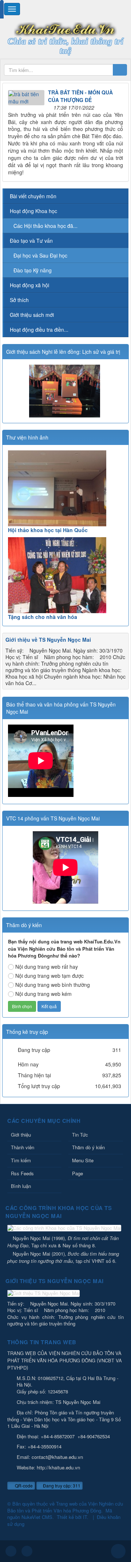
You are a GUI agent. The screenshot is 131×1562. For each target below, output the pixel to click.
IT (85, 1517)
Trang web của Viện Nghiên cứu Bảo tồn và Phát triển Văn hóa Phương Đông (65, 1507)
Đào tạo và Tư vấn (31, 240)
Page (77, 1173)
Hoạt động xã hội (29, 285)
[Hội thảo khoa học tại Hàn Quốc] (65, 488)
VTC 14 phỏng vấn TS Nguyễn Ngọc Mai (53, 818)
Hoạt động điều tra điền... (39, 329)
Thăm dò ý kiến (88, 1147)
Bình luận (21, 1186)
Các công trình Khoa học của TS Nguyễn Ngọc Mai (58, 1212)
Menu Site (83, 1160)
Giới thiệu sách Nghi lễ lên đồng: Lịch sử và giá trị (63, 351)
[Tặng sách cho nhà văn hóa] (65, 575)
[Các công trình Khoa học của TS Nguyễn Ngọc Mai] (65, 1228)
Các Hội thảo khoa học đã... (45, 225)
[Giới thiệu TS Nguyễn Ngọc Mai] (44, 1293)
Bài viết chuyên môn (33, 196)
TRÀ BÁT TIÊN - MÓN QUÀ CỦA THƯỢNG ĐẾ (80, 96)
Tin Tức (80, 1134)
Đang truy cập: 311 (61, 1485)
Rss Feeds (22, 1173)
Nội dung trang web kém (43, 993)
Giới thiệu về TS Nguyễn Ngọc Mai (48, 639)
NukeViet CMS (36, 1517)
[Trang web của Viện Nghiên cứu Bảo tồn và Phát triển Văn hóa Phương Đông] (65, 28)
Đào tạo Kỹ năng (32, 270)
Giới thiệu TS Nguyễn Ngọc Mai (54, 1281)
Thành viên (22, 1147)
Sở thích (19, 300)
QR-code (23, 1485)
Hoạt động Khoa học (33, 211)
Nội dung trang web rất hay (46, 966)
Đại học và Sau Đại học (40, 255)
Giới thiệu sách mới (32, 314)
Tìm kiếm (21, 1160)
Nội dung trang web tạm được (49, 975)
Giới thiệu (21, 1134)
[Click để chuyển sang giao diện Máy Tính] (26, 1551)
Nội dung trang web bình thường (52, 984)
